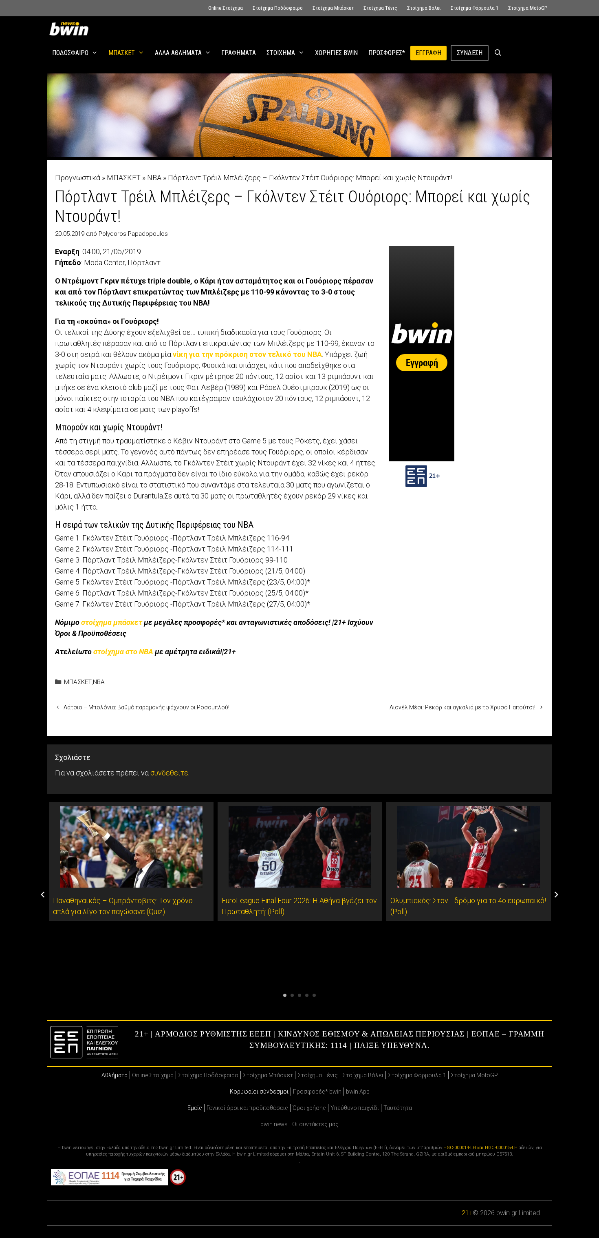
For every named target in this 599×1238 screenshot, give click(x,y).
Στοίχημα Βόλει (424, 8)
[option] (131, 861)
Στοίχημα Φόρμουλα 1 (474, 8)
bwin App (358, 1091)
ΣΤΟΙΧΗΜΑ (280, 53)
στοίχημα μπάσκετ (111, 622)
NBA (154, 177)
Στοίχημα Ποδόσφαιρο (278, 8)
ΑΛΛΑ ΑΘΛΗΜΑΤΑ (178, 53)
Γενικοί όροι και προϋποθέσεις (247, 1108)
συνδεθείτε (169, 772)
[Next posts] (556, 894)
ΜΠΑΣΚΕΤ (121, 53)
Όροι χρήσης (309, 1108)
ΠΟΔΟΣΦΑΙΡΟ (70, 53)
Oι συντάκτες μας (315, 1124)
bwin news (274, 1124)
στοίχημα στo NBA (123, 651)
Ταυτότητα (397, 1108)
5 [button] (314, 995)
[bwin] (70, 28)
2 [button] (292, 995)
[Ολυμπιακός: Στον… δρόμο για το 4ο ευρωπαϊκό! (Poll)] (468, 882)
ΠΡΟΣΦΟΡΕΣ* (386, 53)
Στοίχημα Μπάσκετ (333, 8)
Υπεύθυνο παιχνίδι (354, 1108)
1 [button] (284, 995)
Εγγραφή (428, 53)
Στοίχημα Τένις (380, 8)
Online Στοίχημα (225, 8)
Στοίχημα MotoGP (527, 8)
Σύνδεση (469, 53)
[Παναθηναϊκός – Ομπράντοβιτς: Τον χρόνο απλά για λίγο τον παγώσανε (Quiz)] (131, 882)
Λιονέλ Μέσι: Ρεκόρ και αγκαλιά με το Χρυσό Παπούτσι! (462, 707)
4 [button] (306, 995)
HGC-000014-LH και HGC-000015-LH (480, 1147)
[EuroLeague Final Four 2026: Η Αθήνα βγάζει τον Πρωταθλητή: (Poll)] (300, 882)
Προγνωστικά (77, 177)
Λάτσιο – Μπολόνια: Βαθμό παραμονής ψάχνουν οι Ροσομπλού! (146, 707)
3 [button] (299, 995)
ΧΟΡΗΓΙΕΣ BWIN (336, 53)
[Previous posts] (43, 894)
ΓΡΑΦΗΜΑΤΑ (238, 53)
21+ (467, 1213)
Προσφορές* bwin (317, 1091)
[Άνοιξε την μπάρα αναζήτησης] (498, 53)
